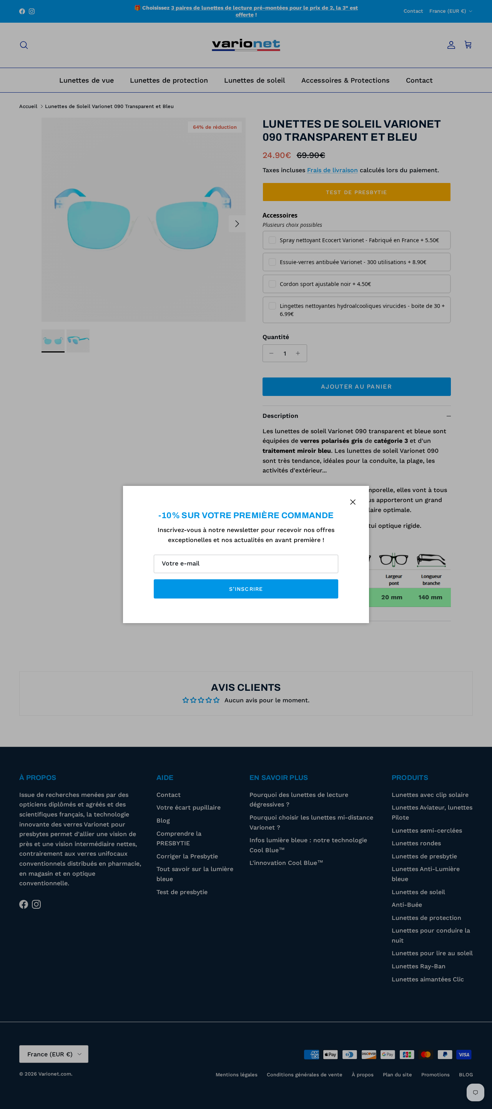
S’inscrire (246, 589)
